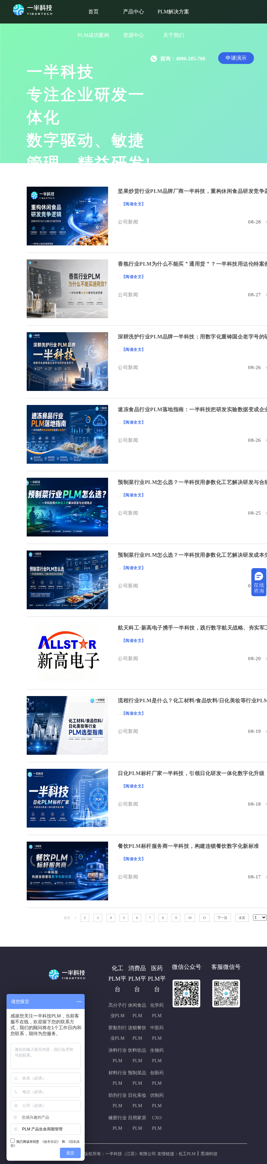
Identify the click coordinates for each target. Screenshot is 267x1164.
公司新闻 (128, 222)
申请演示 (236, 58)
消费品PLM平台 (137, 978)
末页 (242, 918)
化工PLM (187, 1153)
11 (204, 918)
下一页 (222, 918)
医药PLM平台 (157, 978)
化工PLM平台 (117, 978)
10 (189, 918)
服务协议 (50, 1141)
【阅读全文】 (133, 204)
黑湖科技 (209, 1153)
